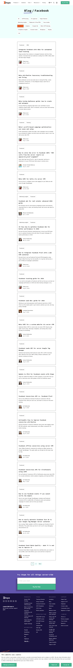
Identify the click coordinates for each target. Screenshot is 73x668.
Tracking (29, 122)
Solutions (23, 2)
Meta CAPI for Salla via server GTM (32, 179)
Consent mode (33, 29)
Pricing (44, 2)
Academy (51, 599)
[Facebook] (4, 601)
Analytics (27, 26)
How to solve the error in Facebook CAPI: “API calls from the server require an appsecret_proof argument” (36, 155)
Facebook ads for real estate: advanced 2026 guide (35, 202)
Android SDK (39, 625)
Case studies (46, 22)
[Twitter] (6, 601)
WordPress (26, 632)
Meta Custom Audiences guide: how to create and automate (35, 102)
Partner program (65, 619)
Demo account (64, 625)
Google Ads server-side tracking (52, 631)
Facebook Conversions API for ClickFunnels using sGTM (35, 470)
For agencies (34, 18)
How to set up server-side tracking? (52, 618)
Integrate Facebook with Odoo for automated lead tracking (35, 50)
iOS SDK (38, 623)
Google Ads (35, 26)
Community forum (65, 608)
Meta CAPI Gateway (45, 26)
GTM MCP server (40, 619)
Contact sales (64, 606)
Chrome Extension (40, 604)
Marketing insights (22, 22)
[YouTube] (8, 601)
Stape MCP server (40, 616)
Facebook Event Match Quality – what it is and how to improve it (36, 546)
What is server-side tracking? (52, 613)
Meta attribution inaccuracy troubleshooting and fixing (35, 76)
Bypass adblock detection (53, 639)
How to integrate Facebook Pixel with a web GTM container (35, 254)
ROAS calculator (40, 610)
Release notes (52, 610)
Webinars (51, 606)
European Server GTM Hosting (28, 604)
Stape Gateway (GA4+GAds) (28, 620)
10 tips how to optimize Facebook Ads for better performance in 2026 (34, 228)
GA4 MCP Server (40, 621)
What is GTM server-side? (52, 622)
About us (63, 616)
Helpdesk (63, 604)
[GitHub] (11, 601)
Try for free (65, 2)
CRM (28, 45)
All (18, 18)
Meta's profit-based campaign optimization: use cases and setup (35, 128)
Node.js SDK (39, 630)
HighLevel (26, 639)
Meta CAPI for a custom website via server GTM (36, 324)
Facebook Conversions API (53, 635)
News (50, 608)
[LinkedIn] (13, 601)
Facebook (20, 26)
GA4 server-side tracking (53, 626)
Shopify (50, 29)
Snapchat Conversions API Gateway (28, 612)
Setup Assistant (40, 601)
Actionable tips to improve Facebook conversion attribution (32, 421)
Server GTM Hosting (27, 600)
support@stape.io (8, 606)
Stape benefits (52, 642)
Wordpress (42, 29)
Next (40, 564)
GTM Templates (40, 606)
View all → (26, 641)
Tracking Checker (40, 599)
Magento (26, 634)
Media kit (63, 623)
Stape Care (64, 599)
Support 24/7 (64, 601)
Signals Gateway (28, 623)
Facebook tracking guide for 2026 (31, 278)
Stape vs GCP (52, 644)
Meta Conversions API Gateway (28, 607)
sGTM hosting (25, 18)
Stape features (43, 18)
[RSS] (16, 601)
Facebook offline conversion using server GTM (36, 446)
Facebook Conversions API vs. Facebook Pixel (35, 396)
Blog (27, 10)
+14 (19, 33)
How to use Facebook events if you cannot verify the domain (34, 495)
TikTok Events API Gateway (28, 616)
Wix (25, 636)
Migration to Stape (65, 610)
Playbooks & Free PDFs (35, 22)
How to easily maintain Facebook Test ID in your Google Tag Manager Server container (35, 520)
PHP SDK (38, 628)
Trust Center (64, 621)
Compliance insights (23, 29)
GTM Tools (38, 608)
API (37, 632)
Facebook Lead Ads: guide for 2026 (32, 300)
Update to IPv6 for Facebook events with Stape (36, 374)
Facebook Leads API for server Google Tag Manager (34, 349)
